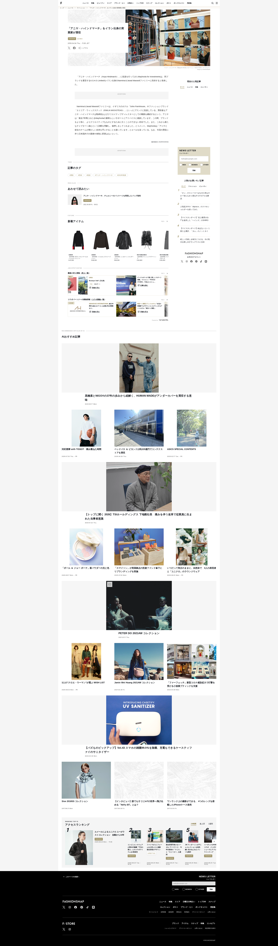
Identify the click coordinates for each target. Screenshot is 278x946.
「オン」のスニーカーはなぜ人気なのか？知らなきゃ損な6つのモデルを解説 (195, 195)
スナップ (149, 3)
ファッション (81, 8)
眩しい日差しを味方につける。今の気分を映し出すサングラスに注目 (195, 240)
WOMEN (195, 165)
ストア (109, 3)
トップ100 (140, 3)
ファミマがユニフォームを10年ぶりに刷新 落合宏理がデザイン (154, 847)
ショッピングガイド (170, 928)
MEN (184, 165)
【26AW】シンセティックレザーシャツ (123, 257)
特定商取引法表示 (210, 928)
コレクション (159, 3)
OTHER (205, 165)
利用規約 (186, 912)
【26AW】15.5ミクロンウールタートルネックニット (78, 257)
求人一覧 (85, 273)
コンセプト (211, 923)
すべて (182, 87)
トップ (62, 8)
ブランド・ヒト (119, 3)
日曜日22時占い (189, 902)
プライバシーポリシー (198, 912)
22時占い (130, 3)
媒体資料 (171, 912)
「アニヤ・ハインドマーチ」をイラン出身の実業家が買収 (107, 8)
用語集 (189, 3)
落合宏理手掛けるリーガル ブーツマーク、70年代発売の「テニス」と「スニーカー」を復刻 (174, 849)
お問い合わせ (211, 912)
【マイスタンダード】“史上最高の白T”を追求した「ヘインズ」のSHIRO (194, 219)
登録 (193, 170)
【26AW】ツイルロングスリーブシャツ (101, 257)
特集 (92, 3)
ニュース (86, 3)
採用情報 (163, 912)
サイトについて (153, 912)
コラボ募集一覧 (98, 299)
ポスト (169, 3)
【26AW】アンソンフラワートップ (146, 257)
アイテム (185, 923)
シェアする (84, 48)
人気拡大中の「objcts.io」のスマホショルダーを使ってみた (194, 208)
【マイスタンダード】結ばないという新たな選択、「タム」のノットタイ (195, 229)
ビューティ (100, 3)
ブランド (175, 923)
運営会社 (179, 912)
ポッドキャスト (179, 3)
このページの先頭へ (72, 877)
